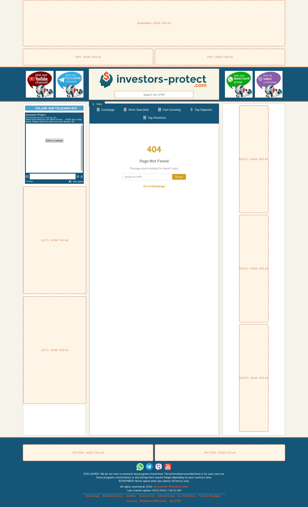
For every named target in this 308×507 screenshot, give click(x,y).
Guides (131, 496)
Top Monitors (156, 118)
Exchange (107, 110)
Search (179, 176)
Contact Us (147, 496)
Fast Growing (171, 110)
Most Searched (138, 110)
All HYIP (175, 501)
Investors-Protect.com (170, 486)
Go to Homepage (154, 186)
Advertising (166, 496)
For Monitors (187, 496)
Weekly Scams (113, 496)
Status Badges (209, 496)
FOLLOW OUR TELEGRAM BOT (56, 108)
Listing (132, 501)
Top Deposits (203, 110)
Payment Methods (153, 501)
